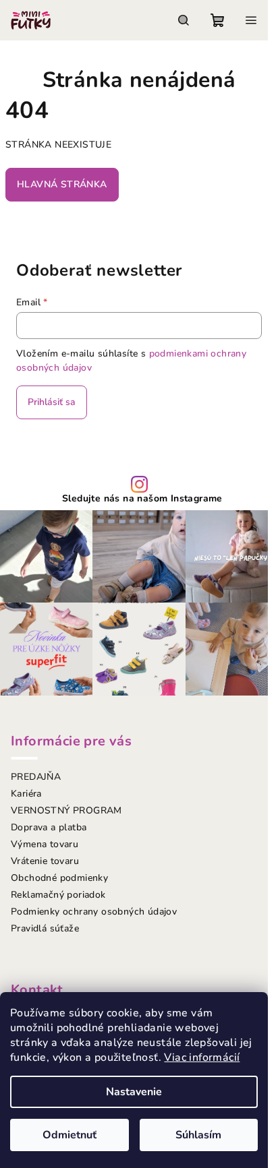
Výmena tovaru (44, 844)
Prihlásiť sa (52, 402)
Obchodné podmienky (59, 877)
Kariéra (26, 793)
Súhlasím (198, 1135)
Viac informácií (202, 1057)
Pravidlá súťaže (45, 928)
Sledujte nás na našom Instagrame (142, 498)
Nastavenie (134, 1091)
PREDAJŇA (36, 776)
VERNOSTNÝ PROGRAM (66, 810)
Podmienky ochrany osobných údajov (94, 911)
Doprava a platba (48, 827)
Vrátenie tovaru (45, 861)
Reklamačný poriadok (58, 894)
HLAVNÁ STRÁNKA (62, 184)
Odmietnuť (69, 1135)
